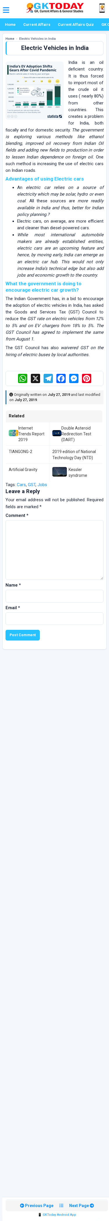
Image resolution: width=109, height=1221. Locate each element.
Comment (17, 515)
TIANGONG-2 (20, 451)
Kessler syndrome (78, 472)
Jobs (42, 484)
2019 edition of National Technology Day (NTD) (74, 454)
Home (10, 24)
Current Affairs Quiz (76, 24)
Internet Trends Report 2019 (31, 434)
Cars (21, 484)
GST (31, 484)
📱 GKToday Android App (57, 1215)
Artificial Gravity (23, 469)
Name (13, 585)
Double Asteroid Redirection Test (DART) (76, 434)
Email (13, 607)
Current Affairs (36, 24)
